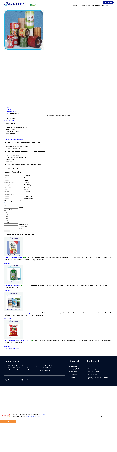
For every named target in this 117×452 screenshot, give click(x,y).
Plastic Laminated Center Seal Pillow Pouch (17, 340)
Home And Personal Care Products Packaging (98, 377)
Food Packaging (92, 369)
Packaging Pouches (93, 366)
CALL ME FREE (17, 349)
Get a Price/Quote (9, 120)
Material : (68, 257)
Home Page (75, 5)
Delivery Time (10, 168)
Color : (57, 257)
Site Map (73, 377)
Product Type (9, 157)
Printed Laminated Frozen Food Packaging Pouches (19, 313)
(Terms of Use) (41, 414)
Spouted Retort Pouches (11, 285)
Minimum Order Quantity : (43, 257)
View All (90, 379)
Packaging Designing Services (13, 257)
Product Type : (86, 257)
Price (7, 148)
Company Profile (85, 5)
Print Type (9, 155)
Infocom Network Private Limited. (33, 416)
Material (8, 159)
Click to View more (11, 135)
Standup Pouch (92, 374)
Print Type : (11, 260)
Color (7, 161)
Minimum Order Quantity (12, 146)
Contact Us (105, 5)
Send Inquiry (19, 139)
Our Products (96, 5)
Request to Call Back (10, 139)
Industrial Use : (106, 257)
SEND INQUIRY (8, 349)
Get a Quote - (108, 2)
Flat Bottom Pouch (93, 371)
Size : (33, 260)
